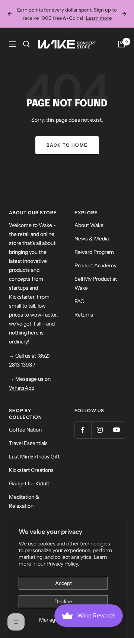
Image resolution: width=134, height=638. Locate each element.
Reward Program (94, 252)
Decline (63, 601)
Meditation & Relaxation (24, 501)
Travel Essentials (28, 443)
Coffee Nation (25, 429)
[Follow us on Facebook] (82, 429)
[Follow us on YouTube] (116, 429)
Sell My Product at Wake (95, 283)
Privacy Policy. (63, 563)
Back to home (67, 145)
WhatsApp (21, 388)
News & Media (91, 238)
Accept (63, 583)
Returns (83, 314)
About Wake (88, 225)
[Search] (26, 44)
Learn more (99, 18)
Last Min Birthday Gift (34, 456)
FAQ (79, 301)
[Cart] (121, 44)
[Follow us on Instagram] (99, 429)
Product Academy (95, 265)
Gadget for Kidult (29, 483)
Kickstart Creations (31, 470)
